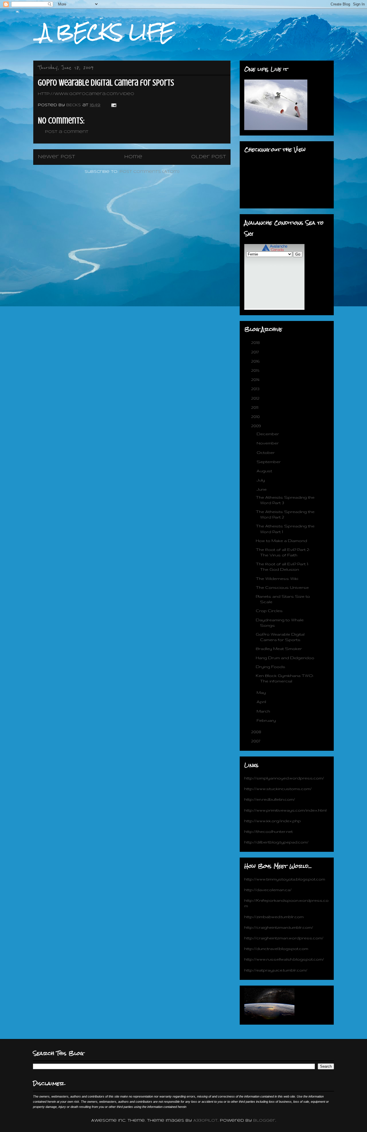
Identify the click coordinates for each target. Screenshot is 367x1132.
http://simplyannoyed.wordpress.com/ (284, 778)
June (262, 489)
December (268, 433)
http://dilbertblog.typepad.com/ (276, 842)
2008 (256, 731)
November (268, 443)
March (264, 711)
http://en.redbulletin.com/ (269, 799)
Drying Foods (270, 666)
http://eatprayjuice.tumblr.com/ (275, 970)
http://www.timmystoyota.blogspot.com (284, 879)
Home (133, 157)
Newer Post (56, 157)
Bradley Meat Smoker (279, 648)
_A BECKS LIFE (103, 32)
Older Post (208, 157)
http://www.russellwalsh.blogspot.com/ (284, 959)
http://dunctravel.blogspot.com (276, 948)
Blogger (264, 1121)
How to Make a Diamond (281, 540)
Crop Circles (269, 610)
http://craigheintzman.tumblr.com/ (278, 927)
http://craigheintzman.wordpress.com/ (283, 938)
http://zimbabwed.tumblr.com (274, 916)
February (267, 720)
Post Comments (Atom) (149, 172)
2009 (256, 425)
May (262, 692)
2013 (256, 388)
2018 (256, 342)
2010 (256, 416)
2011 (255, 407)
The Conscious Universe (282, 587)
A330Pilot (205, 1121)
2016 (256, 361)
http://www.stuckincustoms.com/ (278, 788)
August (265, 471)
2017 (255, 352)
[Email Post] (113, 105)
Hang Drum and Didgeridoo (285, 657)
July (261, 480)
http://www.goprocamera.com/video (86, 94)
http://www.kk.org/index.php (272, 820)
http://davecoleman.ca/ (268, 889)
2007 (256, 741)
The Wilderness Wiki (277, 578)
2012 (256, 398)
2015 (255, 370)
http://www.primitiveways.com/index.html (285, 810)
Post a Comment (66, 132)
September (269, 461)
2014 (256, 379)
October (266, 452)
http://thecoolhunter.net (268, 831)
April (262, 701)
